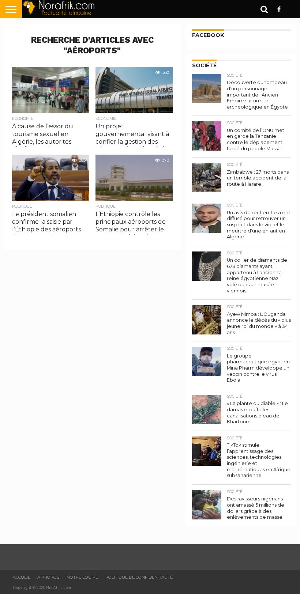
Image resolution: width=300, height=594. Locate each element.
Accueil (21, 577)
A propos (48, 577)
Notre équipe (82, 577)
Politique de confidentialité (139, 577)
